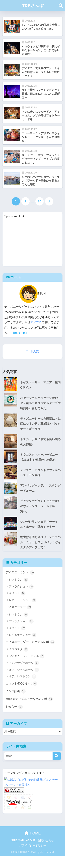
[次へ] (49, 201)
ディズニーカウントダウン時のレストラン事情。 (40, 473)
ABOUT (30, 840)
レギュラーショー (22, 599)
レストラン (18, 579)
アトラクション (21, 586)
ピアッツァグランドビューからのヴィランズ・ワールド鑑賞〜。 (40, 506)
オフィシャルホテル (23, 669)
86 (39, 201)
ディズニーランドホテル (26, 656)
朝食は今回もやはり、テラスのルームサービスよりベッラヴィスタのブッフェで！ (40, 542)
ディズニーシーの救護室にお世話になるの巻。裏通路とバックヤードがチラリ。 (40, 423)
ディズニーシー (18, 607)
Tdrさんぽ (32, 351)
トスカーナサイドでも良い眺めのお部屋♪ (40, 442)
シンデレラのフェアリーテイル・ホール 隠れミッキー (39, 524)
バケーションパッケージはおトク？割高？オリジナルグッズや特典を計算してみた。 (40, 403)
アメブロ (36, 322)
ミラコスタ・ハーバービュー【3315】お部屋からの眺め (39, 457)
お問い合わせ (46, 840)
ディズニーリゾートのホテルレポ (30, 641)
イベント (17, 593)
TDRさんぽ (33, 5)
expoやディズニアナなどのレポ (29, 698)
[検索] (57, 756)
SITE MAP (17, 840)
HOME (35, 833)
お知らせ (13, 706)
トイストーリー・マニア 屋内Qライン (40, 385)
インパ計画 (15, 691)
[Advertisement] (32, 241)
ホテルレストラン (22, 676)
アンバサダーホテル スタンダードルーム (40, 488)
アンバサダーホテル (23, 662)
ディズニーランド (20, 572)
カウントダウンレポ (21, 683)
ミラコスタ (18, 649)
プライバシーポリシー (32, 845)
